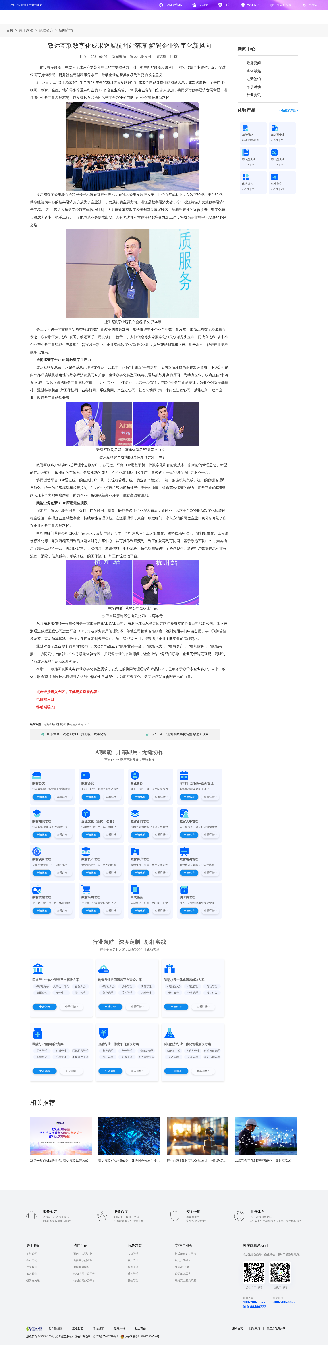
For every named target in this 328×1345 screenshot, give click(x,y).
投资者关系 (33, 1280)
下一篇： (145, 734)
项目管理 (133, 1253)
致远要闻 (254, 63)
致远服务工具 (183, 1273)
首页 (9, 30)
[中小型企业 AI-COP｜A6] (282, 152)
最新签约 (254, 79)
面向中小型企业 (82, 1260)
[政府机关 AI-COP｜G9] (253, 177)
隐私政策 (254, 1328)
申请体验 (42, 796)
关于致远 (26, 30)
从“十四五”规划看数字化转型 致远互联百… (175, 734)
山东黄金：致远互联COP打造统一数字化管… (72, 734)
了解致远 (31, 1253)
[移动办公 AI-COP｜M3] (282, 177)
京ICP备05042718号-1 (105, 1336)
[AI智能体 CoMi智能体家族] (253, 128)
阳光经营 (98, 1328)
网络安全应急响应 (185, 1280)
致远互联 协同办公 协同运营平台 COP (66, 724)
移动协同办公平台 (84, 1273)
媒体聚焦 (254, 71)
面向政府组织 (81, 1267)
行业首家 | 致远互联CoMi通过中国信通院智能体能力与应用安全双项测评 (217, 1160)
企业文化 (31, 1260)
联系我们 (31, 1267)
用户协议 (237, 1328)
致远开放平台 (183, 1260)
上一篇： (41, 734)
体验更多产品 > (289, 110)
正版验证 (77, 1328)
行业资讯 (254, 95)
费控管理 (133, 1280)
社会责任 (140, 1328)
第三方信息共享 (276, 1328)
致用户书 (119, 1328)
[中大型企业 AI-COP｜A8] (253, 152)
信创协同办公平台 (84, 1280)
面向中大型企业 (82, 1253)
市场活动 (254, 87)
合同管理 (133, 1267)
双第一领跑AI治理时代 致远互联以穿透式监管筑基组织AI (70, 1160)
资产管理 (133, 1260)
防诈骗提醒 (55, 1328)
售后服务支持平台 (185, 1253)
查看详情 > (63, 796)
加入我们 (31, 1273)
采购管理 (133, 1273)
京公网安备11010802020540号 (142, 1336)
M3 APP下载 (182, 1267)
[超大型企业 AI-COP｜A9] (282, 128)
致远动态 (46, 30)
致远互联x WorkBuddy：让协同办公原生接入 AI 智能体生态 (139, 1160)
